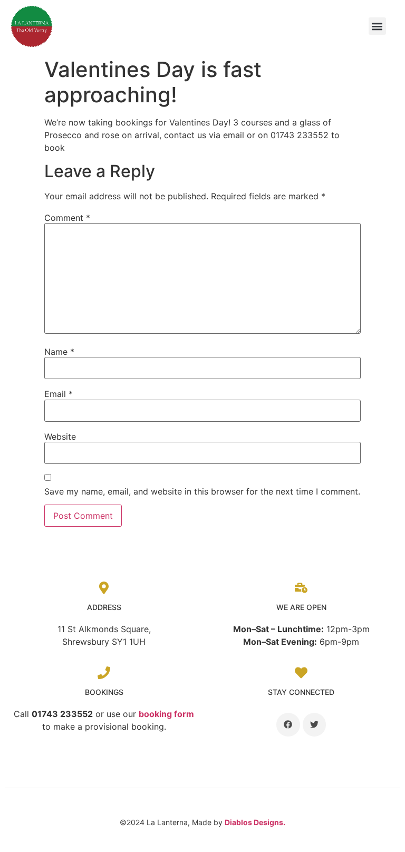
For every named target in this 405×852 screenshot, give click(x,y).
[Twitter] (314, 725)
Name (59, 351)
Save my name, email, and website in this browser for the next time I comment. (202, 491)
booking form (166, 714)
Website (60, 436)
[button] (377, 26)
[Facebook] (288, 725)
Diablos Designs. (255, 822)
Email (58, 394)
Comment (67, 218)
